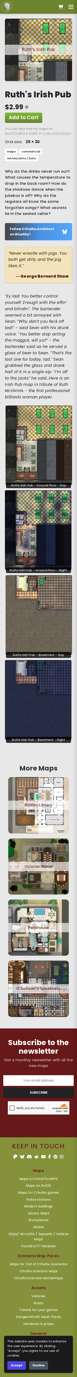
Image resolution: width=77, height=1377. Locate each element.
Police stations (38, 1199)
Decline (39, 1365)
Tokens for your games (38, 1309)
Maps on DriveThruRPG (38, 1178)
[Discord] (29, 1157)
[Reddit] (36, 1157)
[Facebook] (49, 1157)
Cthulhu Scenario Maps (38, 1271)
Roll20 (33, 133)
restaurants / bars (21, 158)
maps (11, 151)
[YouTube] (43, 1157)
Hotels (38, 1227)
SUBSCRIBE (38, 1092)
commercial (31, 151)
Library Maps (38, 1213)
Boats (38, 1303)
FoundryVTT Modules (38, 1246)
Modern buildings (38, 1206)
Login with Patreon (57, 133)
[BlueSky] (22, 1157)
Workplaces (38, 1220)
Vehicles (38, 1296)
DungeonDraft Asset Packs (38, 1316)
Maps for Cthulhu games (38, 1192)
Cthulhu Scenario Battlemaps (38, 1278)
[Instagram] (61, 1157)
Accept (16, 1365)
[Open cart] (61, 7)
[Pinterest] (55, 1157)
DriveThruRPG (15, 133)
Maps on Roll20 (38, 1185)
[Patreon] (15, 1157)
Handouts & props (38, 1323)
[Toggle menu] (71, 7)
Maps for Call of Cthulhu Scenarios (38, 1264)
